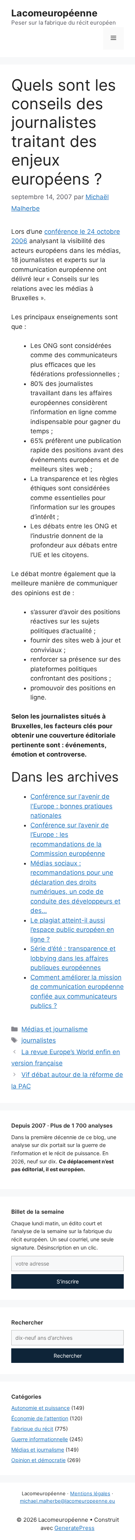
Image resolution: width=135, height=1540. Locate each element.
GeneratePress (74, 1527)
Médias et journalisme (54, 1029)
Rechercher (68, 1355)
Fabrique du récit (32, 1429)
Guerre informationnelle (39, 1439)
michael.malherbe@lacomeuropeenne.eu (67, 1501)
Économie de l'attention (39, 1418)
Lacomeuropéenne (54, 13)
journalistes (38, 1040)
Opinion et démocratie (38, 1460)
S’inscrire (68, 1281)
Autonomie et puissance (40, 1408)
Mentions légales (90, 1493)
